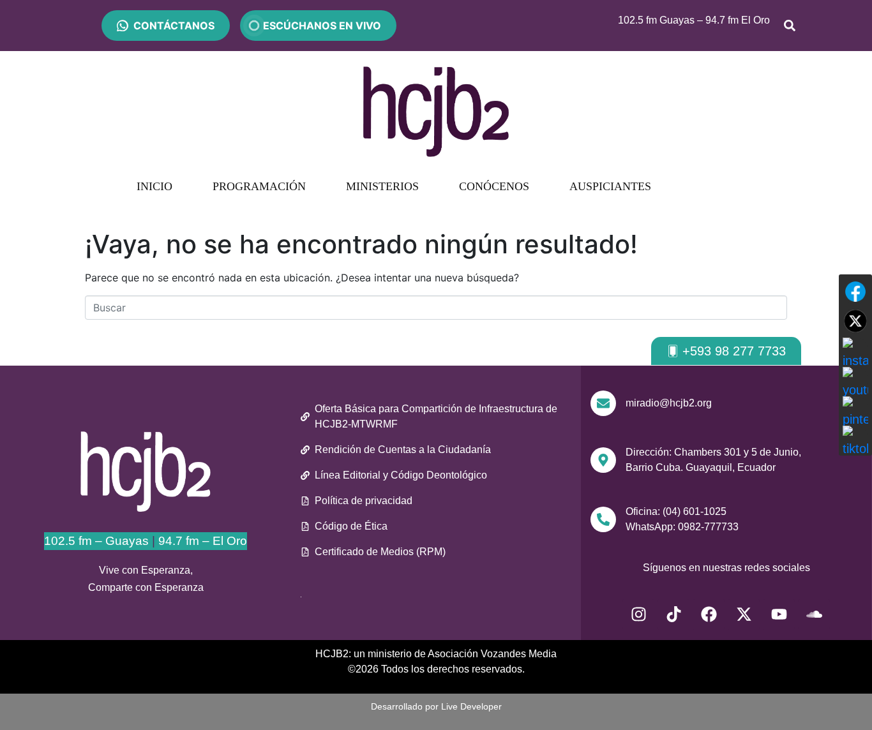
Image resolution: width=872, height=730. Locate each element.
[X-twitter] (744, 614)
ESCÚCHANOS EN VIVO (318, 25)
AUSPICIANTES (610, 186)
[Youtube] (779, 614)
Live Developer (471, 706)
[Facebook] (709, 614)
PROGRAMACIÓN (259, 186)
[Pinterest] (855, 409)
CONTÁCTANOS (173, 25)
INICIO (154, 186)
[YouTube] (855, 379)
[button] (726, 351)
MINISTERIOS (382, 186)
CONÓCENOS (494, 186)
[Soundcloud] (814, 614)
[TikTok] (855, 438)
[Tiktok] (673, 614)
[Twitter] (855, 321)
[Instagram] (638, 614)
